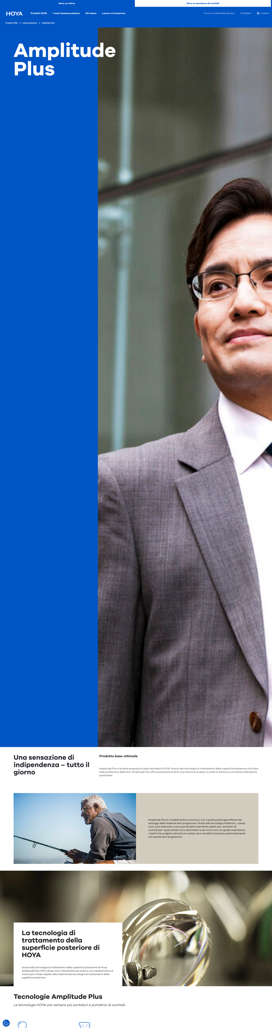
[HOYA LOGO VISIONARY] (14, 14)
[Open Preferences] (6, 1023)
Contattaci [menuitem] (245, 13)
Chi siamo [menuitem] (91, 13)
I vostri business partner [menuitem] (66, 13)
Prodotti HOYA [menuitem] (39, 13)
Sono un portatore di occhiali (203, 3)
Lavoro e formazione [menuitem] (113, 13)
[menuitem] (263, 13)
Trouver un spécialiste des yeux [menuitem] (219, 13)
